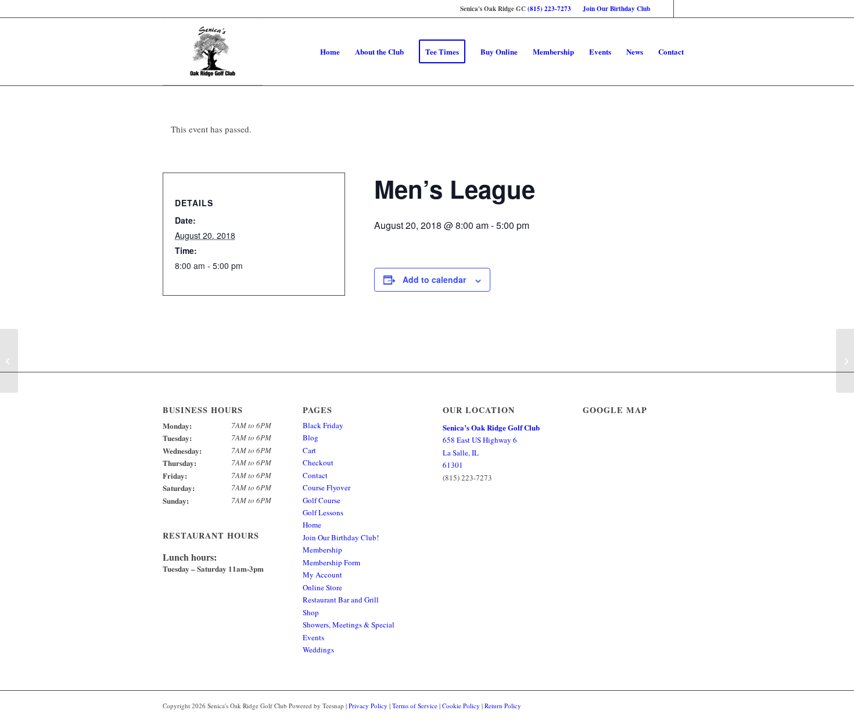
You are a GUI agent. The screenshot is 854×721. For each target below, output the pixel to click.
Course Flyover (326, 487)
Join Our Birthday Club (616, 8)
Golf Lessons (323, 512)
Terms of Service (414, 705)
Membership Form (331, 562)
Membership (322, 549)
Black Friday (323, 425)
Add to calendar (434, 279)
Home (312, 524)
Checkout (318, 462)
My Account (322, 574)
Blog (310, 437)
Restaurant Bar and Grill (341, 599)
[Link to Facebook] (664, 8)
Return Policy (503, 705)
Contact (315, 475)
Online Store (322, 587)
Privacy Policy (368, 705)
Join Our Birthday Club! (341, 537)
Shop (311, 612)
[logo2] (213, 51)
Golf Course (321, 500)
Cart (309, 450)
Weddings (318, 649)
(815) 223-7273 (549, 8)
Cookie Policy (461, 705)
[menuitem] (613, 9)
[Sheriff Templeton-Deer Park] (9, 361)
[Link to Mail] (682, 8)
